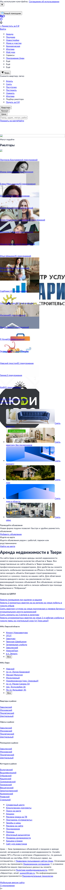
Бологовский (6, 769)
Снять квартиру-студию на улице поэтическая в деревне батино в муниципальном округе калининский (32, 610)
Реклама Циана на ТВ (16, 816)
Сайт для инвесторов (16, 843)
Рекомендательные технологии (37, 876)
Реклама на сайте (14, 825)
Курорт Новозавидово (17, 632)
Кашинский (5, 778)
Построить (11, 90)
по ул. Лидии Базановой (18, 671)
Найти (21, 120)
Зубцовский (5, 775)
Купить (9, 81)
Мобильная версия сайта (12, 882)
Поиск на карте (13, 810)
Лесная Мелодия (14, 674)
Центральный (6, 716)
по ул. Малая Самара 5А (18, 683)
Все (9, 656)
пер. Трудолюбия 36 (16, 686)
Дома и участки (13, 43)
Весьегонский (6, 787)
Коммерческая (13, 46)
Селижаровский (8, 781)
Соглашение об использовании (44, 1)
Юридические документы (18, 807)
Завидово (10, 638)
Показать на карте (9, 120)
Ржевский (5, 796)
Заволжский (12, 647)
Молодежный (13, 677)
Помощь (10, 831)
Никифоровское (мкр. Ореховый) (22, 680)
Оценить (10, 93)
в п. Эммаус (12, 653)
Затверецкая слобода (16, 644)
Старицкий (5, 799)
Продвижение (13, 828)
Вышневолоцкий (8, 772)
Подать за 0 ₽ (13, 102)
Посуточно (11, 87)
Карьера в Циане (14, 840)
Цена (3, 114)
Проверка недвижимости (18, 837)
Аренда (9, 34)
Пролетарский (7, 713)
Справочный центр (15, 804)
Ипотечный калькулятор (18, 834)
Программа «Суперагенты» (19, 819)
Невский (10, 668)
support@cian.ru (27, 873)
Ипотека (10, 49)
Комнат (4, 110)
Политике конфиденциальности (31, 870)
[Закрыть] (2, 4)
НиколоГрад (12, 650)
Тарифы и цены (13, 822)
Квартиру (5, 107)
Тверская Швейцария (16, 641)
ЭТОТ (8, 635)
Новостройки (12, 40)
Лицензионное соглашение (36, 863)
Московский (6, 710)
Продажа (10, 37)
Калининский (6, 793)
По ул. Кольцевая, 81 (16, 689)
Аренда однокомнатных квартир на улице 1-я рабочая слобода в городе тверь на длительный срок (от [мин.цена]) (32, 619)
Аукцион (10, 813)
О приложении (7, 885)
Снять (9, 84)
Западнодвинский (9, 790)
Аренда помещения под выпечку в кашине (21, 599)
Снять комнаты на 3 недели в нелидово (19, 614)
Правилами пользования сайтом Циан (34, 860)
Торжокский (6, 784)
